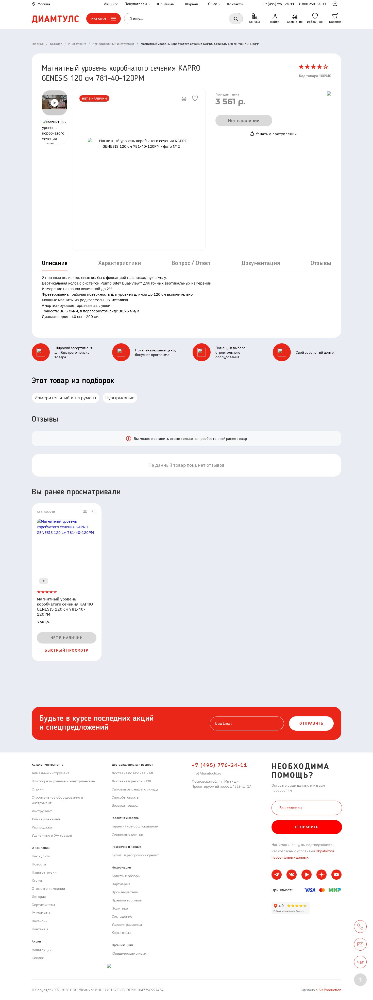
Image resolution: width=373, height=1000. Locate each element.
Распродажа (42, 827)
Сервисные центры (128, 834)
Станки (38, 789)
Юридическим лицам (129, 953)
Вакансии (39, 921)
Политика (120, 908)
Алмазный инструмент (50, 773)
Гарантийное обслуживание (135, 826)
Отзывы (321, 263)
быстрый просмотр (66, 650)
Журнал (191, 4)
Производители (125, 892)
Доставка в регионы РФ (131, 781)
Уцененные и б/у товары (52, 835)
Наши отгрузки (44, 872)
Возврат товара (125, 805)
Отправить (307, 827)
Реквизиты (41, 913)
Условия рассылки (127, 924)
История (39, 896)
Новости (39, 864)
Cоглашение (122, 916)
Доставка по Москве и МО (133, 773)
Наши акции (42, 950)
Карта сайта (121, 932)
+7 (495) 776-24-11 (278, 4)
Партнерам (121, 884)
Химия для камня (46, 819)
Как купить (41, 856)
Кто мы (37, 880)
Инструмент (42, 811)
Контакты (235, 4)
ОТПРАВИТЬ (311, 723)
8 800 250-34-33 (312, 4)
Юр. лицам (166, 4)
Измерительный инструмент (66, 398)
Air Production (329, 990)
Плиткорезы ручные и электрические (63, 781)
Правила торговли (127, 900)
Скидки (38, 958)
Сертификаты (43, 904)
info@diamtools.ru (206, 773)
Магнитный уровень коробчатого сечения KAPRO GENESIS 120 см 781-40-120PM (65, 606)
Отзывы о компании (48, 888)
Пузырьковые (119, 398)
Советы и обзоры (126, 876)
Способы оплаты (125, 797)
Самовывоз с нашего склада (135, 789)
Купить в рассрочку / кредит (135, 855)
